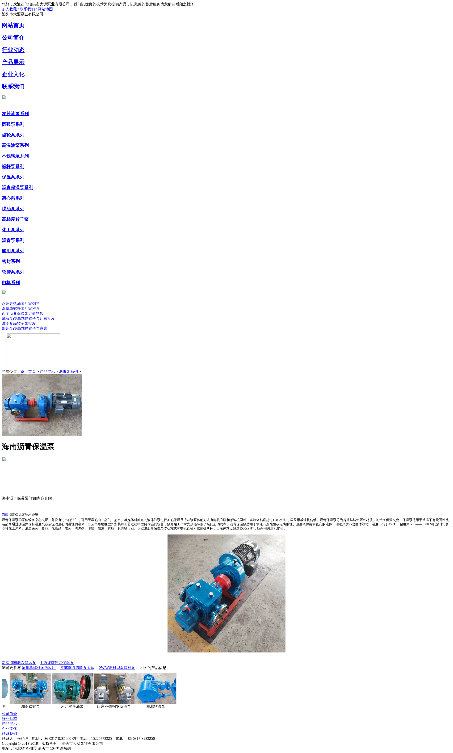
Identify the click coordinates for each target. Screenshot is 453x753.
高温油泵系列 (15, 145)
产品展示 (13, 62)
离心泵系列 (13, 198)
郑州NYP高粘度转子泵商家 (24, 328)
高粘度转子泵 (15, 219)
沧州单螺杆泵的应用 (39, 668)
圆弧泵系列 (13, 124)
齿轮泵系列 (13, 134)
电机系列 (11, 282)
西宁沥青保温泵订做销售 (22, 313)
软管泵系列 (13, 271)
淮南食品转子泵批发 (19, 323)
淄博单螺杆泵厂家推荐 (21, 309)
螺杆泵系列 (13, 166)
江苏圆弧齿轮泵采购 (77, 668)
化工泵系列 (13, 229)
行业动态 (13, 50)
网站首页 (13, 25)
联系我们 (27, 9)
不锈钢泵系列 (15, 155)
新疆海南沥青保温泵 (19, 663)
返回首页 (28, 372)
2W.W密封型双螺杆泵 (117, 668)
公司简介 (13, 37)
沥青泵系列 (13, 240)
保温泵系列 (13, 176)
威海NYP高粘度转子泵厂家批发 (28, 318)
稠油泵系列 (13, 208)
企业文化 (13, 74)
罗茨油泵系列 (15, 113)
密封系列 (11, 261)
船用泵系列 (13, 250)
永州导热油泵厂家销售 (21, 304)
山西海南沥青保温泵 (57, 663)
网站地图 (45, 9)
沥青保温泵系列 (17, 187)
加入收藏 (9, 9)
